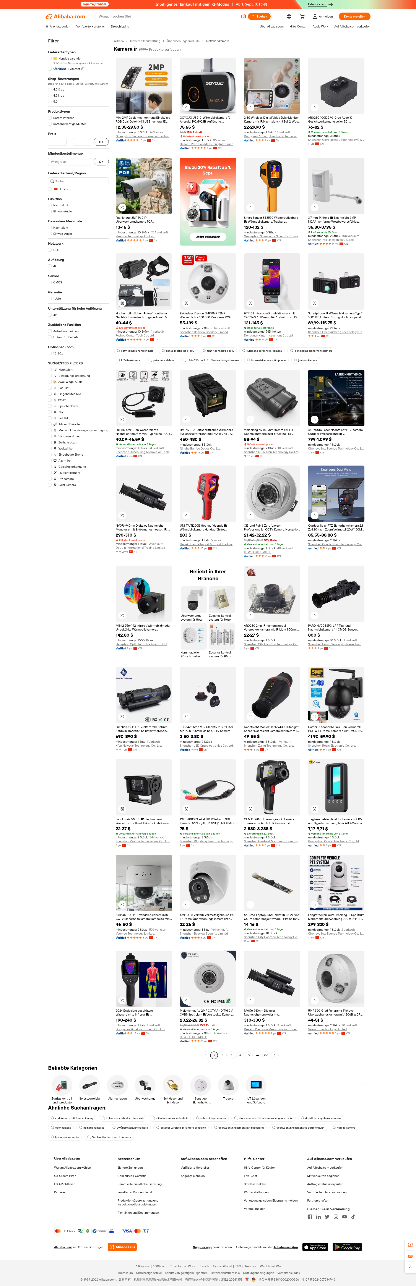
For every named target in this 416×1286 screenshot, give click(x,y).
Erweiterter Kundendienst (134, 1192)
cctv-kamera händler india (137, 350)
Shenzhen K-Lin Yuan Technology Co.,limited (272, 452)
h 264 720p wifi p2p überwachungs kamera (213, 360)
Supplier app (202, 1247)
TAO (238, 1266)
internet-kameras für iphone (268, 360)
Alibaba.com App (286, 1247)
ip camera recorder (67, 1137)
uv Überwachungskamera (132, 1127)
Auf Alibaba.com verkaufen (325, 1167)
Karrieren (60, 1192)
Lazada (204, 1266)
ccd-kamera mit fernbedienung (74, 1118)
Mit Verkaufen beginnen (323, 1176)
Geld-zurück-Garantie (131, 1176)
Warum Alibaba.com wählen (72, 1167)
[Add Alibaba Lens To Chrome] (122, 1247)
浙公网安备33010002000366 (278, 1279)
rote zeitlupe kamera (213, 1118)
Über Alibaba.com (67, 1158)
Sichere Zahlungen (130, 1167)
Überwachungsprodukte (183, 41)
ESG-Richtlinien (64, 1184)
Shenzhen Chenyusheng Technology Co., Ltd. (336, 332)
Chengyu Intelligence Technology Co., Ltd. (336, 448)
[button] (243, 16)
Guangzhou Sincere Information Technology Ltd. (144, 136)
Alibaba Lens (63, 1247)
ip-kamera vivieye (163, 360)
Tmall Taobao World (183, 1266)
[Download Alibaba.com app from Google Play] (347, 1247)
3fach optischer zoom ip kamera (111, 1137)
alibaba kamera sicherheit (172, 1118)
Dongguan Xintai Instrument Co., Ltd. (268, 335)
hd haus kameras (93, 1127)
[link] (410, 1244)
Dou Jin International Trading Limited (140, 547)
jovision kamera (307, 360)
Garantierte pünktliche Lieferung (139, 1184)
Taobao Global (222, 1266)
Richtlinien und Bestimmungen (138, 1212)
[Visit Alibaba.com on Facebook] (309, 1216)
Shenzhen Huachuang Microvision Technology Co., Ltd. (144, 452)
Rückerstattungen (256, 1192)
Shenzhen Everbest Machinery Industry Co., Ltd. (272, 841)
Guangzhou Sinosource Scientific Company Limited (272, 236)
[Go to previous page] (205, 1055)
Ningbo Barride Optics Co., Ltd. (200, 448)
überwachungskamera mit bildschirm (241, 1127)
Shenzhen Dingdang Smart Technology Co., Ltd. (208, 841)
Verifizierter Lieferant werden (327, 1192)
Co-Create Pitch (65, 1176)
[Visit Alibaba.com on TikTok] (353, 1216)
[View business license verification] (247, 1279)
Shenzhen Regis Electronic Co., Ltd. (332, 745)
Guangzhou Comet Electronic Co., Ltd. (333, 841)
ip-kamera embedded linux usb (124, 1118)
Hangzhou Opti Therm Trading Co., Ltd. (141, 644)
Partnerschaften (318, 1200)
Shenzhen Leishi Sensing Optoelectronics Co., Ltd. (336, 644)
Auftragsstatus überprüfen (325, 1184)
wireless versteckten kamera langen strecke (266, 1118)
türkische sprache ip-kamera (264, 350)
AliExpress (143, 1266)
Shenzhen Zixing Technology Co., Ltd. (269, 745)
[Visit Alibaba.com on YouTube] (344, 1216)
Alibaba (119, 41)
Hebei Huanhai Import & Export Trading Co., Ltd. (208, 544)
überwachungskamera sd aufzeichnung (300, 1127)
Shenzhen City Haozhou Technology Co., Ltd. (336, 139)
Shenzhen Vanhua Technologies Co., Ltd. (143, 841)
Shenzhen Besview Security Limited (204, 332)
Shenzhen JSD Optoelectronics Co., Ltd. (207, 745)
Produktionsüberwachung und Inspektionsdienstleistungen (137, 1202)
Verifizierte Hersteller (195, 1167)
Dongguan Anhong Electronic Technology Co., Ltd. (272, 136)
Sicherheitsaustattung (145, 41)
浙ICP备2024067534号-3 (319, 1279)
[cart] (303, 17)
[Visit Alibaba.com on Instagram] (335, 1216)
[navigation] (78, 548)
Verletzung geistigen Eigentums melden (271, 1200)
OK (101, 142)
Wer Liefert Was (271, 1266)
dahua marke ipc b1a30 (180, 350)
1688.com (159, 1266)
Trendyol (250, 1266)
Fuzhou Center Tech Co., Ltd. (135, 335)
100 (266, 1055)
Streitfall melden (255, 1184)
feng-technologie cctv (220, 350)
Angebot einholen (193, 1176)
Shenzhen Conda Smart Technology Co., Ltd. (336, 544)
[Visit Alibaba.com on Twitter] (327, 1216)
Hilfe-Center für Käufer (259, 1167)
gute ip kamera (346, 1127)
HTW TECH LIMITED (257, 552)
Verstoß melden (254, 1208)
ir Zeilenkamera (130, 360)
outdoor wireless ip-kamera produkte (183, 1127)
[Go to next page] (275, 1055)
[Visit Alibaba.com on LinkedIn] (318, 1216)
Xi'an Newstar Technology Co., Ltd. (139, 745)
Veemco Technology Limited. (135, 236)
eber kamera (63, 1127)
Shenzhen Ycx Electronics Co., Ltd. (331, 239)
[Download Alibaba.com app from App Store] (315, 1247)
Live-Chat (250, 1176)
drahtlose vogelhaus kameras (323, 1118)
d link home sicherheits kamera (313, 350)
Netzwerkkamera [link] (217, 41)
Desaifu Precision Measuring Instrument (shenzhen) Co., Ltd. (208, 144)
